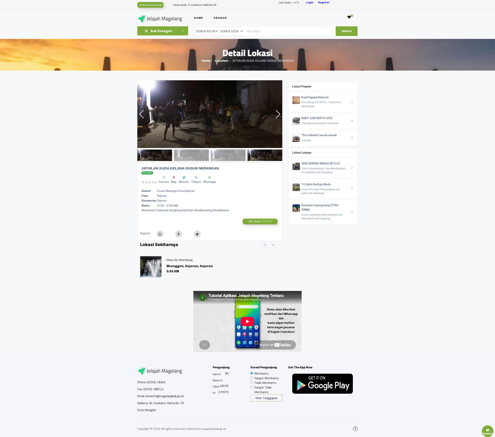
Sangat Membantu (266, 378)
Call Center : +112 (289, 3)
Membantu (261, 373)
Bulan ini (218, 380)
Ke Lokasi (260, 221)
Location (221, 60)
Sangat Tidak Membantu (262, 389)
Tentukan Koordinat (150, 4)
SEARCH (346, 31)
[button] (277, 114)
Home (198, 17)
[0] (349, 17)
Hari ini (217, 374)
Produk (220, 17)
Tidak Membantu (265, 382)
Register (324, 2)
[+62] (196, 177)
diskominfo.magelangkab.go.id (206, 429)
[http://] (184, 177)
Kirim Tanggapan (266, 398)
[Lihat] (209, 114)
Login (309, 2)
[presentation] (265, 244)
